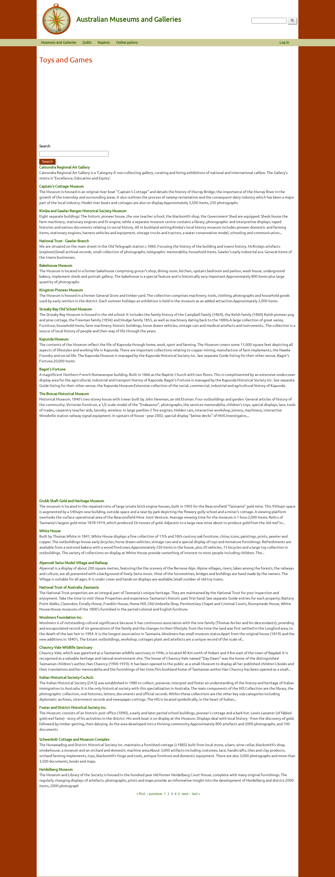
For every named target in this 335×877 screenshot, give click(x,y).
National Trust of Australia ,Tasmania (69, 587)
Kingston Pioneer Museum (61, 289)
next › (186, 793)
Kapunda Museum (54, 338)
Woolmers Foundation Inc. (60, 617)
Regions (104, 42)
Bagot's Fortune (52, 369)
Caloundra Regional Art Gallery (64, 167)
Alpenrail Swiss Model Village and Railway (73, 562)
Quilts (87, 42)
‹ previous (154, 793)
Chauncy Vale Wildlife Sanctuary (65, 647)
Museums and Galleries (58, 42)
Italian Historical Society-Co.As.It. (66, 677)
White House (50, 530)
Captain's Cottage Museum (61, 186)
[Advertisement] (167, 105)
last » (196, 793)
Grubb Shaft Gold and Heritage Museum (71, 500)
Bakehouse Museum (55, 265)
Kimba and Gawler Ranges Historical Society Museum (82, 210)
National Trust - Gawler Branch (64, 240)
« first (141, 793)
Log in (284, 42)
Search (44, 145)
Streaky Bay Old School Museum (65, 308)
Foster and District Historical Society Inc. (73, 707)
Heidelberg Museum (56, 769)
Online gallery (127, 42)
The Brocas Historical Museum (64, 393)
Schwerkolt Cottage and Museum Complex (74, 739)
